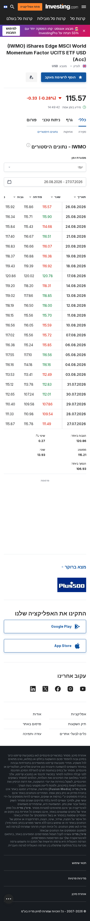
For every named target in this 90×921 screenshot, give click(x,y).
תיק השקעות (77, 724)
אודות (37, 714)
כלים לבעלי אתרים (73, 734)
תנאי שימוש (79, 863)
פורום (31, 119)
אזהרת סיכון (79, 894)
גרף (69, 119)
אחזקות (68, 132)
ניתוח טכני (51, 119)
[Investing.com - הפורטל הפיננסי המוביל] (62, 7)
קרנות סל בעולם (19, 19)
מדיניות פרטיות (77, 878)
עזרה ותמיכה (32, 734)
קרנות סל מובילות (51, 19)
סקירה (82, 132)
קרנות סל (77, 19)
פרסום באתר (32, 724)
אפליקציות (78, 714)
